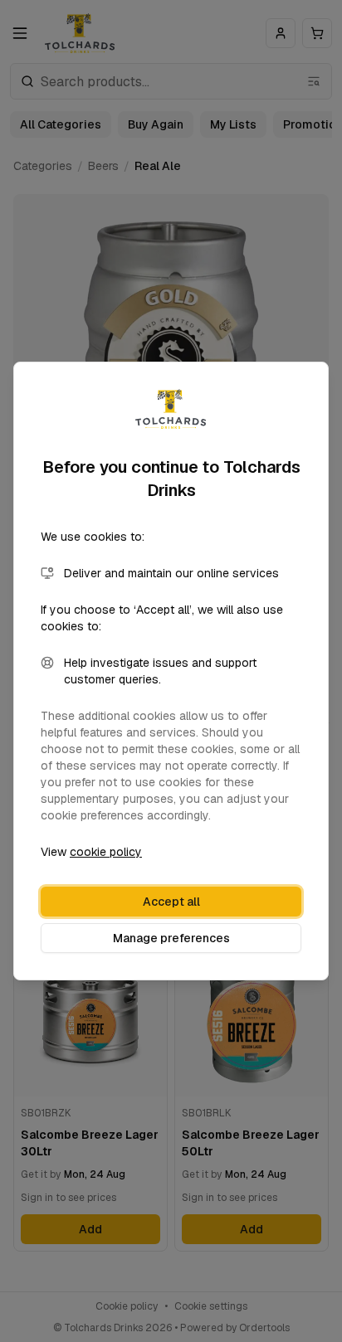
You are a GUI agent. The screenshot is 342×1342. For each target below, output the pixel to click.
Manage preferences (171, 938)
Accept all (171, 901)
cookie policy (106, 851)
